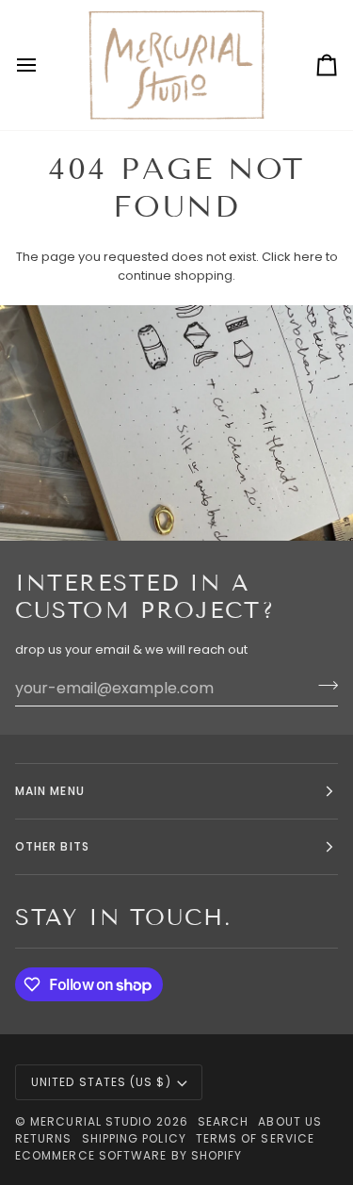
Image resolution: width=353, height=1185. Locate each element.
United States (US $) (101, 1082)
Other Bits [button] (52, 846)
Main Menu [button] (50, 791)
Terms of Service (255, 1138)
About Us (290, 1121)
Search (223, 1121)
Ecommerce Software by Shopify (128, 1155)
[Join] (322, 686)
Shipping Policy (134, 1138)
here (308, 257)
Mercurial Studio (91, 1121)
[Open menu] (43, 65)
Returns (43, 1138)
